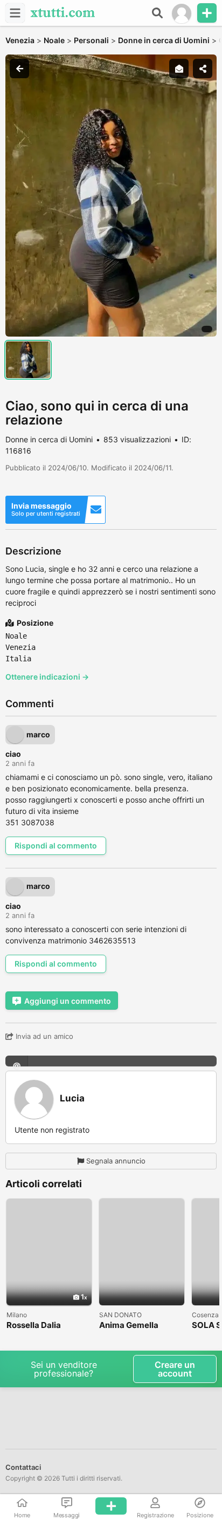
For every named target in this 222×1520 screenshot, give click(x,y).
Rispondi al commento (56, 845)
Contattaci (23, 1467)
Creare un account (175, 1369)
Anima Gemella (128, 1325)
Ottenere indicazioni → (47, 676)
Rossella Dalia (33, 1325)
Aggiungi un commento (67, 1000)
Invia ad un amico (43, 1036)
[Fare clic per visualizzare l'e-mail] (111, 1061)
